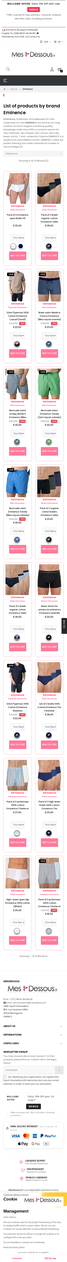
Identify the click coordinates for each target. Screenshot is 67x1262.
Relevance (34, 153)
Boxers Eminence (49, 503)
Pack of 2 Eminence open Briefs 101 (17, 217)
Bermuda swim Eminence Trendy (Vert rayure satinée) (49, 414)
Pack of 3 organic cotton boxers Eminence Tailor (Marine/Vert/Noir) (49, 513)
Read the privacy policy (14, 1247)
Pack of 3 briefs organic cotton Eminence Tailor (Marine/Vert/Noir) (49, 220)
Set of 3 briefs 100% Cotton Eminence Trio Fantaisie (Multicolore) (49, 709)
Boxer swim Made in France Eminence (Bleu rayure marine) (49, 316)
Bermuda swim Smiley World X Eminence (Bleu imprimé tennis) (18, 415)
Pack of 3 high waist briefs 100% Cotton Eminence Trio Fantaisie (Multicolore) (49, 809)
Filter (64, 624)
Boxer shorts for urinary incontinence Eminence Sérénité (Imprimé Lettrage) (49, 611)
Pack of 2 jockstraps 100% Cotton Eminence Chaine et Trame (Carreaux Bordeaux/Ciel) (49, 907)
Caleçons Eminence (17, 796)
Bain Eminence (49, 307)
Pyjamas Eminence (17, 307)
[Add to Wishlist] (25, 178)
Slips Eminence (17, 210)
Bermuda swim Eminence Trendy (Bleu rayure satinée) (17, 511)
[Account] (52, 69)
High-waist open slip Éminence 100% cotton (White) (17, 903)
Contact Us (34, 37)
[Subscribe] (59, 1070)
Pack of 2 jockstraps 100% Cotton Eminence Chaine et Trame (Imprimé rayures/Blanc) (18, 809)
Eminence (17, 206)
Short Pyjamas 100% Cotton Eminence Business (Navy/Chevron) (18, 709)
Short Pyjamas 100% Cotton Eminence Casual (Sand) (18, 316)
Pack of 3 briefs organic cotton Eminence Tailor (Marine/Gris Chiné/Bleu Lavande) (17, 613)
